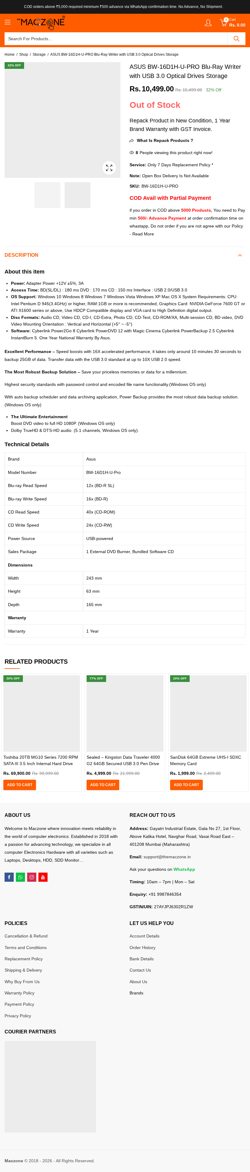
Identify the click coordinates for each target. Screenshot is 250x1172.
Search (236, 38)
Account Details (144, 936)
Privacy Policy (18, 1015)
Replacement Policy (24, 958)
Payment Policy (19, 1004)
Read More (143, 233)
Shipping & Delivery (23, 970)
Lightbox (109, 168)
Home (10, 54)
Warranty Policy (19, 992)
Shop (23, 54)
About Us (138, 981)
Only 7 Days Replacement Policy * (179, 164)
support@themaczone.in (167, 856)
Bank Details (142, 958)
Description (21, 255)
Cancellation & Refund (26, 936)
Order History (142, 947)
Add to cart (19, 785)
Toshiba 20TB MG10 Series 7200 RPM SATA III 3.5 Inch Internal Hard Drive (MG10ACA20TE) (40, 763)
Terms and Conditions (26, 947)
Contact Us (140, 970)
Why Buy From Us (22, 981)
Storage (39, 54)
